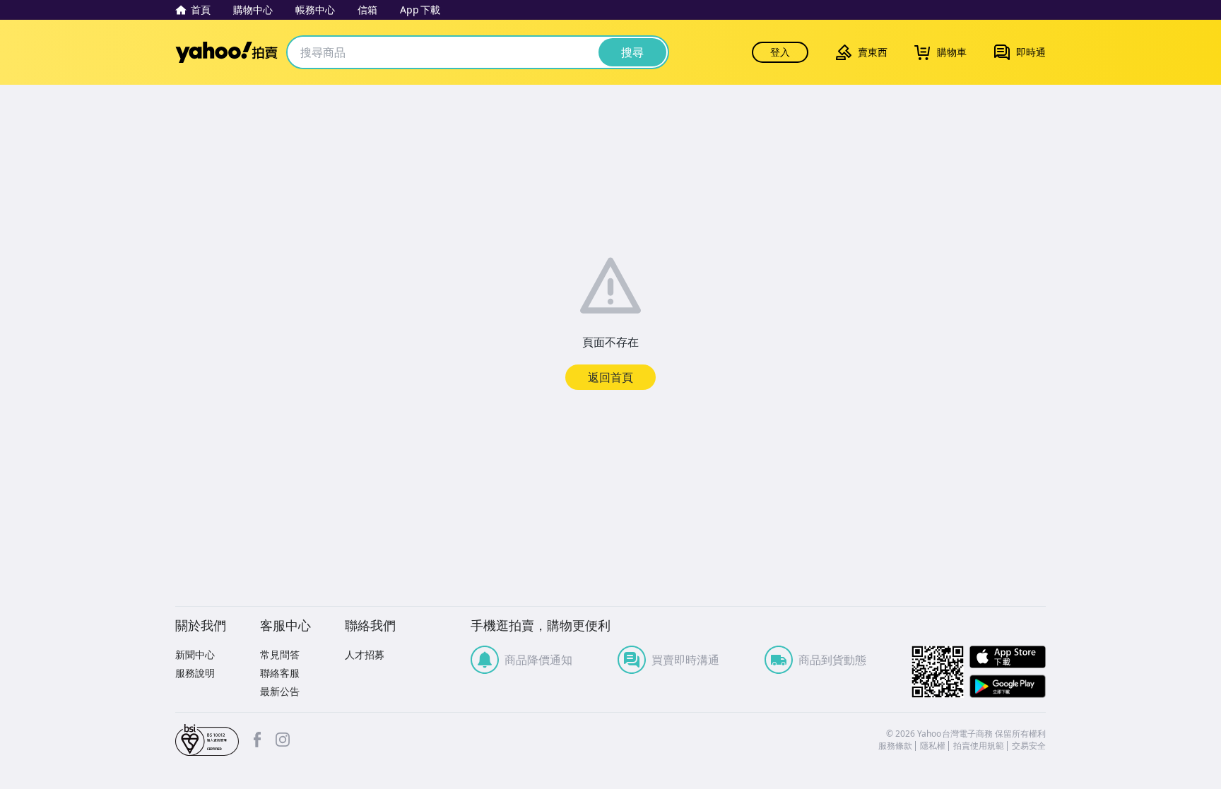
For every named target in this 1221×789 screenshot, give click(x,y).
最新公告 (280, 691)
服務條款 (895, 746)
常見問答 (280, 654)
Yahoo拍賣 (226, 52)
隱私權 (932, 746)
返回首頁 (610, 377)
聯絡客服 (280, 673)
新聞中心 (195, 654)
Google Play (1007, 686)
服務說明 (195, 673)
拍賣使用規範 (978, 746)
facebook (257, 739)
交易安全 (1029, 746)
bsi (207, 740)
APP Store (1007, 657)
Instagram (282, 739)
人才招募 (364, 654)
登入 (780, 52)
